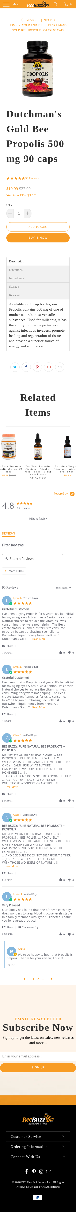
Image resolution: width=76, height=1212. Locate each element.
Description (16, 261)
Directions (16, 269)
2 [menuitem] (38, 978)
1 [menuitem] (33, 978)
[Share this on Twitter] (15, 367)
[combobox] (64, 588)
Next (48, 20)
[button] (9, 645)
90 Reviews (32, 178)
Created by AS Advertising (45, 1186)
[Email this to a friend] (59, 367)
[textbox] (73, 589)
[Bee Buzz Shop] (38, 4)
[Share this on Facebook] (26, 367)
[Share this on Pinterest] (37, 367)
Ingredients (16, 278)
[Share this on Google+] (48, 367)
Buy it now (38, 237)
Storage (14, 286)
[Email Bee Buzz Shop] (49, 1172)
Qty (9, 204)
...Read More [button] (37, 638)
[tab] (38, 518)
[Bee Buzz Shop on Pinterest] (34, 1172)
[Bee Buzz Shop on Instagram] (41, 1172)
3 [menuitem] (42, 978)
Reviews (14, 295)
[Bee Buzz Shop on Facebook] (27, 1172)
